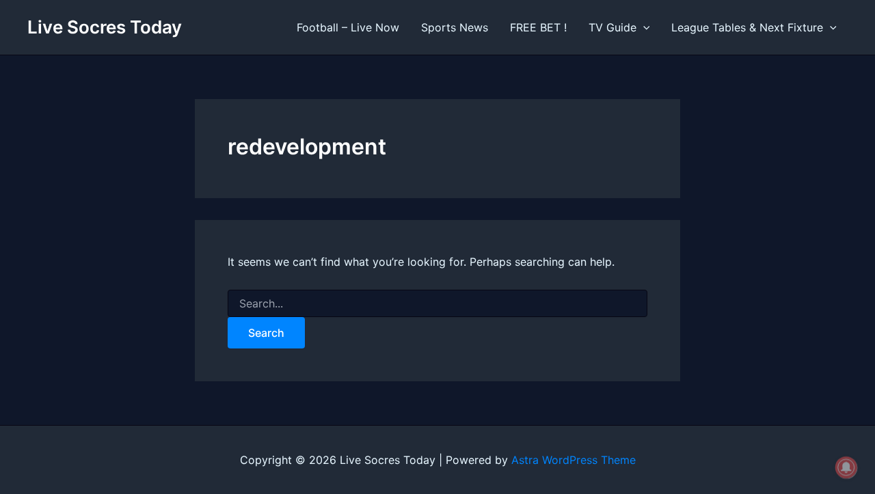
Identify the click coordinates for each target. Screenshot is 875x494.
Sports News (454, 27)
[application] (643, 27)
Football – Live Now (348, 27)
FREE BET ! (538, 27)
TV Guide (612, 27)
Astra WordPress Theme (573, 460)
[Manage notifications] (846, 467)
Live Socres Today (104, 27)
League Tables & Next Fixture (747, 27)
